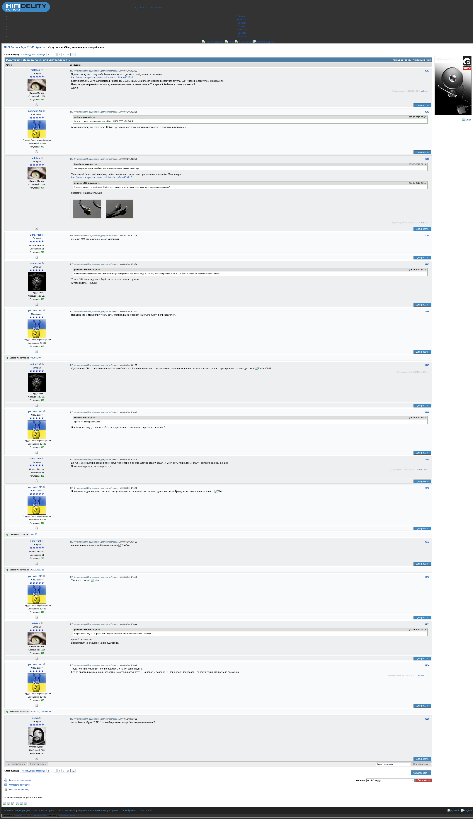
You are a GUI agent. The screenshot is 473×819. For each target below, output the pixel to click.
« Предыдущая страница (33, 54)
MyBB (18, 816)
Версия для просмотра (20, 780)
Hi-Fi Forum (11, 47)
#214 (427, 665)
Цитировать (422, 105)
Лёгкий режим (129, 810)
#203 (427, 159)
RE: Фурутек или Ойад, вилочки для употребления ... (95, 71)
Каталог (242, 36)
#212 (427, 577)
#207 (427, 365)
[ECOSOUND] (17, 804)
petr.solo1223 (35, 111)
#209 (427, 459)
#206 (427, 311)
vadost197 (35, 263)
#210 (427, 488)
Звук (23, 47)
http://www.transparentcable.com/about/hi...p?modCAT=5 (101, 177)
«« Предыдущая (16, 764)
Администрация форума (17, 810)
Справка (113, 810)
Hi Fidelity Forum (67, 816)
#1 (426, 372)
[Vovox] (25, 804)
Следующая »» (38, 764)
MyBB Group (40, 816)
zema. (35, 718)
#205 (427, 264)
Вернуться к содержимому (92, 810)
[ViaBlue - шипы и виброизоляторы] (21, 804)
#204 (427, 236)
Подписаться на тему (19, 789)
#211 (427, 542)
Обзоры (242, 23)
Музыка (242, 29)
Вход (134, 7)
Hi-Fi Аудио (35, 47)
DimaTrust (35, 235)
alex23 (33, 534)
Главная (241, 16)
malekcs (35, 70)
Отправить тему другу (19, 785)
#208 (427, 412)
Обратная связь (66, 810)
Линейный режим (422, 60)
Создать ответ (421, 773)
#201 (427, 71)
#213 (427, 624)
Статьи (242, 26)
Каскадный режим (402, 60)
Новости (241, 19)
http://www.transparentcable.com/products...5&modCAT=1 (102, 77)
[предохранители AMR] (4, 804)
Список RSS (146, 810)
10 (68, 54)
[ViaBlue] (12, 804)
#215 (427, 719)
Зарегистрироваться (151, 7)
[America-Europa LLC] (8, 804)
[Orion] (467, 119)
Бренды (242, 33)
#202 (427, 112)
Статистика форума (44, 810)
